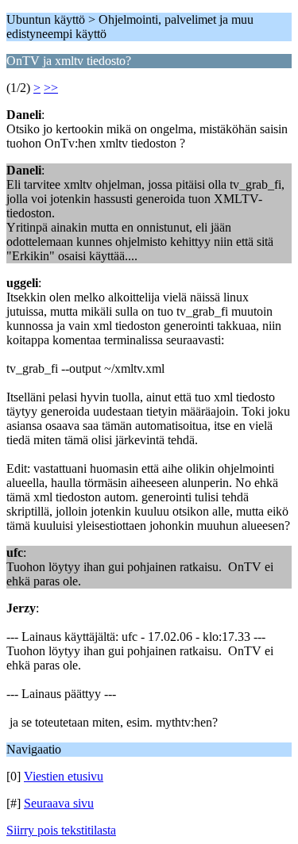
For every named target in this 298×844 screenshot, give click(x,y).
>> (51, 87)
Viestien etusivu (63, 776)
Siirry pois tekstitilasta (61, 830)
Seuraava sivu (59, 803)
